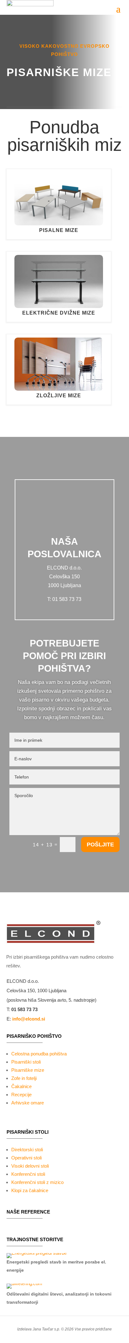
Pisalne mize (58, 230)
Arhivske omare (27, 1102)
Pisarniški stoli (26, 1062)
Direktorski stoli (27, 1149)
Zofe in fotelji (24, 1078)
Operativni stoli (26, 1157)
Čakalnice (21, 1086)
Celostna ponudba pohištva (39, 1053)
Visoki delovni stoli (30, 1166)
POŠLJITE (100, 844)
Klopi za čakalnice (29, 1190)
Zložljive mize (58, 395)
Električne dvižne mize (58, 313)
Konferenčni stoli (28, 1174)
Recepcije (21, 1094)
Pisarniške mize (27, 1070)
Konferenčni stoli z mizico (37, 1182)
